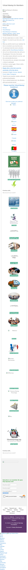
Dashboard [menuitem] (2, 556)
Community (14, 276)
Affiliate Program (14, 400)
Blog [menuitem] (1, 544)
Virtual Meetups (6, 29)
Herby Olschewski (17, 527)
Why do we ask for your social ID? (9, 192)
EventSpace (14, 313)
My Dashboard (14, 208)
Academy (14, 325)
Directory (14, 251)
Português (14, 151)
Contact (21, 509)
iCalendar (21, 18)
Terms (13, 511)
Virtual (18, 33)
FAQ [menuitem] (1, 548)
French (4, 74)
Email (4, 489)
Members (10, 33)
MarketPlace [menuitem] (3, 557)
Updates (16, 509)
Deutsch (14, 125)
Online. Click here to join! (9, 23)
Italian (8, 74)
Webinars (14, 338)
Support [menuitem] (2, 551)
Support (8, 511)
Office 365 (5, 20)
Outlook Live (11, 20)
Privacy (18, 511)
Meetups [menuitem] (2, 564)
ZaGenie (12, 517)
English (10, 72)
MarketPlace (14, 238)
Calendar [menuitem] (2, 546)
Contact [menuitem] (2, 549)
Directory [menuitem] (2, 559)
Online (14, 33)
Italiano (14, 144)
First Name (5, 483)
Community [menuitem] (3, 562)
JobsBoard (14, 300)
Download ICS (6, 18)
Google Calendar (14, 18)
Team (4, 509)
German (15, 72)
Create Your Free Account (14, 179)
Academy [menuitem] (2, 569)
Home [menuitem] (1, 535)
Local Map (14, 263)
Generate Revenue (14, 411)
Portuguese (13, 74)
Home (6, 508)
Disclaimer (12, 513)
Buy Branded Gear (14, 370)
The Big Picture (14, 444)
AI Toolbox (14, 225)
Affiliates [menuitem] (2, 539)
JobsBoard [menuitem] (2, 566)
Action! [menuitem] (1, 554)
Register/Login (13, 508)
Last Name (5, 486)
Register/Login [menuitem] (3, 552)
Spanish (20, 72)
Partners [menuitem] (2, 541)
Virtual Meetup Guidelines (17, 50)
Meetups (5, 27)
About (20, 508)
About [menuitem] (1, 536)
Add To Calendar (7, 17)
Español (14, 131)
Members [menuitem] (2, 538)
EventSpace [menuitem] (3, 567)
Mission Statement (14, 388)
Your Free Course (14, 353)
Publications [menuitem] (3, 543)
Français (14, 138)
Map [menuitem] (1, 561)
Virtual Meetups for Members (10, 31)
